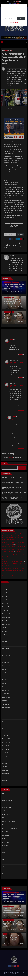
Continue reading (14, 22)
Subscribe (21, 18)
